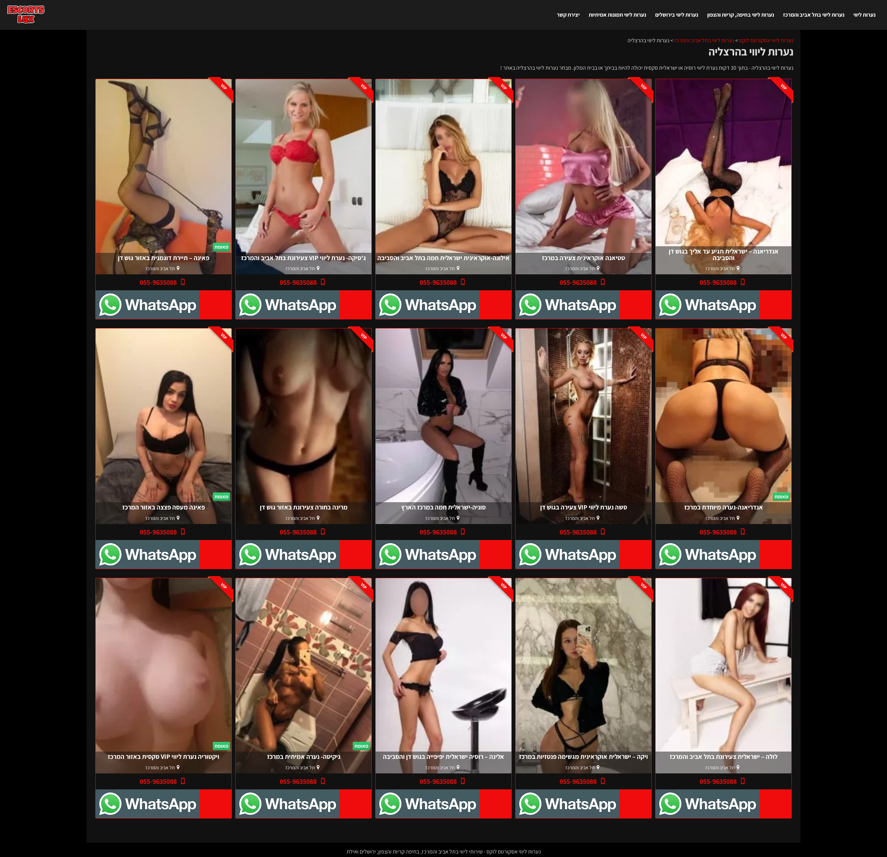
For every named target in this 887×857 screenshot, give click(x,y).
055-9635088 (719, 282)
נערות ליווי (864, 14)
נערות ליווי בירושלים (676, 14)
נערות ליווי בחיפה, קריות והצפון (740, 14)
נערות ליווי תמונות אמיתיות (617, 14)
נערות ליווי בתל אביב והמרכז (813, 14)
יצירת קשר (568, 14)
